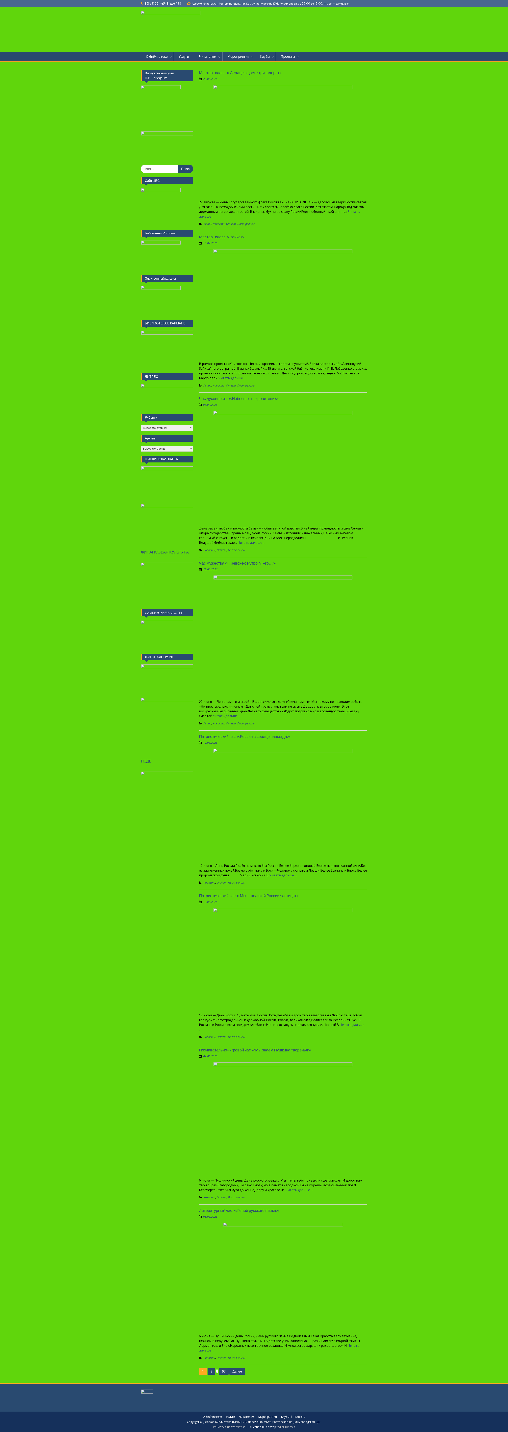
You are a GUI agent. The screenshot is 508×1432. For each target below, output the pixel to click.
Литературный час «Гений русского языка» (240, 1210)
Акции (207, 224)
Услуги (184, 56)
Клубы (265, 56)
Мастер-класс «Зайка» (221, 236)
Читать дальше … (232, 378)
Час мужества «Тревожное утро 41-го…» (238, 563)
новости (218, 224)
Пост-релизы (246, 224)
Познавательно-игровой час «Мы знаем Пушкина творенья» (255, 1049)
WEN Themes (286, 1427)
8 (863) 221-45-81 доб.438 (162, 3)
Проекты (288, 56)
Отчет (231, 224)
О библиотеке (157, 56)
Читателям (207, 56)
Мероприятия (238, 56)
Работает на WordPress (229, 1427)
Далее (237, 1371)
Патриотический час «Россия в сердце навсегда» (245, 736)
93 (224, 1371)
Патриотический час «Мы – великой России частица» (248, 895)
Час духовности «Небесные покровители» (238, 398)
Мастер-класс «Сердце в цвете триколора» (240, 72)
